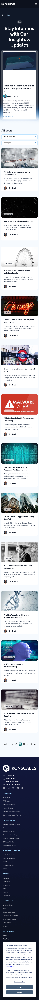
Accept (19, 987)
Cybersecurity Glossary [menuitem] (10, 915)
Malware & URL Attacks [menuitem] (10, 831)
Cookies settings (19, 982)
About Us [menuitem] (6, 878)
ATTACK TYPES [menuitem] (9, 820)
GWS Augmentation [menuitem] (9, 858)
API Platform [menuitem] (7, 801)
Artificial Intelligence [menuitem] (9, 804)
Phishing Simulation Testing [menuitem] (11, 811)
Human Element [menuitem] (8, 808)
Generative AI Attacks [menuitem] (9, 845)
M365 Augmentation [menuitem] (9, 855)
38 (20, 744)
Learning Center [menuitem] (8, 905)
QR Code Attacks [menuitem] (8, 842)
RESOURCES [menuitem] (8, 901)
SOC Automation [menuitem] (8, 869)
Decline (19, 992)
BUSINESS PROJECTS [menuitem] (11, 850)
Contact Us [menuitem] (6, 896)
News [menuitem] (5, 889)
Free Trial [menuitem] (6, 939)
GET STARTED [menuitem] (8, 931)
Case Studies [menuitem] (7, 922)
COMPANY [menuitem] (7, 874)
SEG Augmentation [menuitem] (8, 862)
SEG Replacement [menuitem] (8, 865)
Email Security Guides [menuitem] (9, 919)
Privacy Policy (10, 966)
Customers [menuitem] (6, 881)
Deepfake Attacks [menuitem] (8, 828)
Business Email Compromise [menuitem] (11, 824)
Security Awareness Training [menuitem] (12, 815)
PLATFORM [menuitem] (7, 793)
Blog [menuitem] (4, 908)
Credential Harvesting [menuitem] (10, 835)
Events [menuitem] (5, 926)
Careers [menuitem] (5, 892)
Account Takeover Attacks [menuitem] (11, 838)
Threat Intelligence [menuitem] (9, 912)
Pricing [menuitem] (5, 935)
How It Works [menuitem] (7, 797)
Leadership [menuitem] (6, 885)
